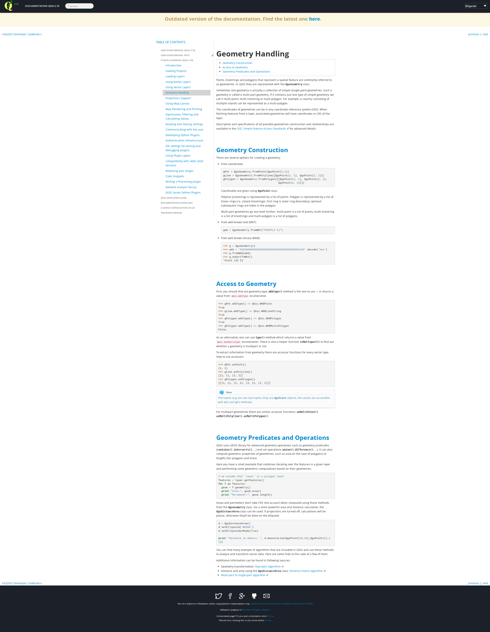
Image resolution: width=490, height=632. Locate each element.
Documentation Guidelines (177, 202)
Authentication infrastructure (184, 140)
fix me (271, 616)
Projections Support (178, 98)
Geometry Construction (237, 63)
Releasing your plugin (180, 171)
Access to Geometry (235, 67)
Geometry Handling (177, 92)
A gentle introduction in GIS (178, 207)
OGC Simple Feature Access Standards (261, 128)
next (485, 34)
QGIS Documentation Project (8, 5)
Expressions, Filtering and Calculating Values (182, 116)
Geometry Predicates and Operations (246, 71)
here (314, 19)
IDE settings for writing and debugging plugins (183, 148)
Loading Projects (176, 71)
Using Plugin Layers (178, 155)
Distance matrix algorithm (306, 571)
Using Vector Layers (178, 87)
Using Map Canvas (177, 103)
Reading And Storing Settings (184, 124)
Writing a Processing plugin (183, 181)
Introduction (173, 65)
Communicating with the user (185, 129)
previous (473, 34)
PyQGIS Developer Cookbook (22, 34)
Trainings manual (171, 212)
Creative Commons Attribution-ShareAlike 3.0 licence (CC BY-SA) (281, 603)
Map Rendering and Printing (184, 109)
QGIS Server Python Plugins (183, 192)
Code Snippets (175, 176)
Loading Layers (175, 76)
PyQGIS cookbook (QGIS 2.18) (177, 60)
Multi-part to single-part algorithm (243, 575)
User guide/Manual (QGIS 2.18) (178, 50)
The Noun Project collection (256, 609)
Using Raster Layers (178, 82)
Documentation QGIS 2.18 (42, 6)
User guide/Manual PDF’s (175, 55)
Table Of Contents (170, 42)
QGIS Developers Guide (174, 197)
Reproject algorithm (268, 566)
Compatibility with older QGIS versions (184, 163)
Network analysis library (181, 187)
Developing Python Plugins (183, 135)
